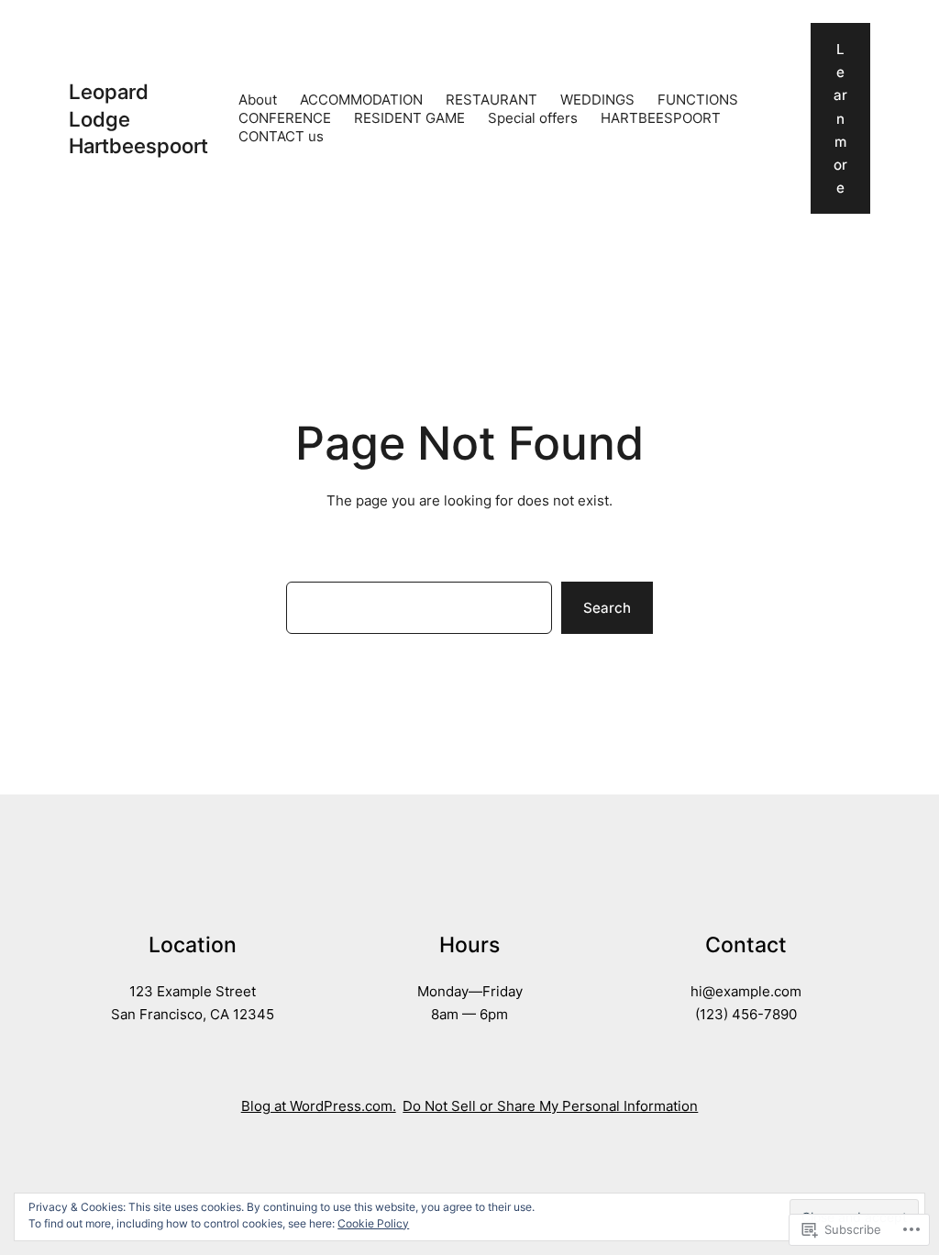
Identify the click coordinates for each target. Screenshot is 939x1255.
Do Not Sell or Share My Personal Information (550, 1106)
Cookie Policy (373, 1223)
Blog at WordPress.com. (318, 1106)
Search (607, 607)
